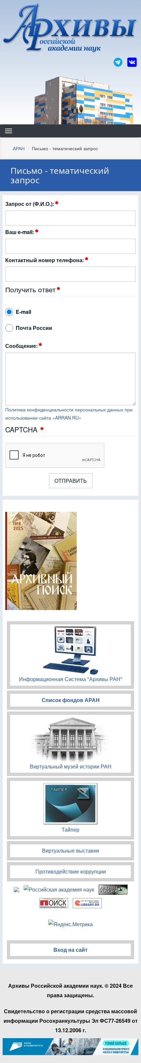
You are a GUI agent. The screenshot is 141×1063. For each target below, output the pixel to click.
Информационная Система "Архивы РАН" (70, 679)
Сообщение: (21, 346)
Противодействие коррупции (70, 871)
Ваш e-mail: (19, 232)
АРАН (19, 148)
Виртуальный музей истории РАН (70, 766)
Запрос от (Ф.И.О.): (29, 203)
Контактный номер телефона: (44, 260)
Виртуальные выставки (70, 850)
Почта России (34, 328)
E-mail (23, 311)
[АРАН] (70, 28)
